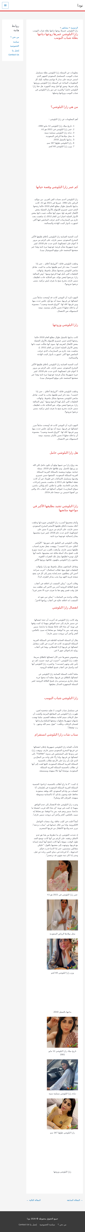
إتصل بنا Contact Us (28, 1224)
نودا (80, 5)
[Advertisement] (54, 57)
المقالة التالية (34, 1200)
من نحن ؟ (14, 37)
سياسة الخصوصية (47, 1224)
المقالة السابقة (75, 1200)
